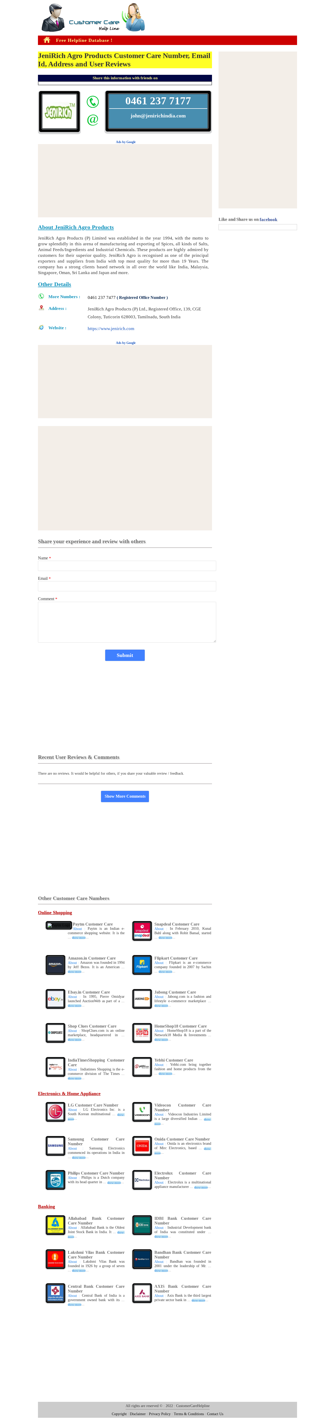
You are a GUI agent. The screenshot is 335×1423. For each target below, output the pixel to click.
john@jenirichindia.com (158, 115)
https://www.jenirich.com (111, 328)
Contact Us (215, 1414)
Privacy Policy (160, 1414)
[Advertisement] (15, 83)
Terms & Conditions (189, 1414)
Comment (47, 599)
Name (44, 558)
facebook (268, 219)
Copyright (119, 1414)
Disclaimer (138, 1414)
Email (44, 578)
